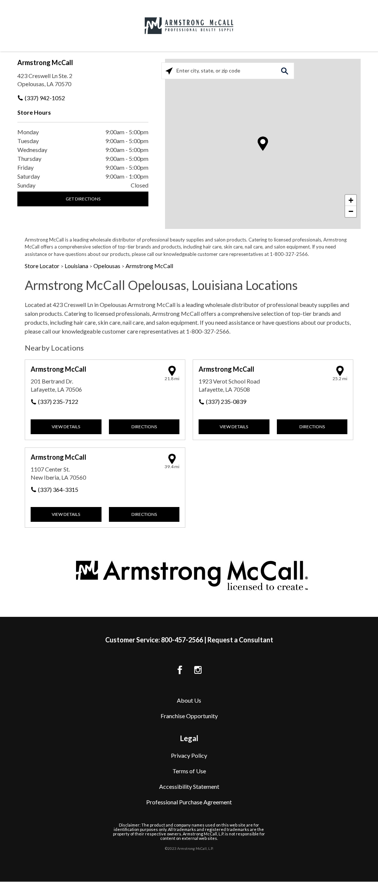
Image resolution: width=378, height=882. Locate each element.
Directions (144, 426)
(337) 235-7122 (58, 401)
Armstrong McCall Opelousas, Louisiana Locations (161, 285)
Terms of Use (189, 770)
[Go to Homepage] (189, 25)
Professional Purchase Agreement (189, 801)
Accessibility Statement (189, 786)
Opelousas (107, 265)
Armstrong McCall (45, 62)
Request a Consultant (240, 640)
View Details (66, 426)
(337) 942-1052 (45, 97)
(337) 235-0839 (226, 401)
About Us (189, 700)
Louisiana (77, 265)
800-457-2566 (182, 640)
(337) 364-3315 (58, 489)
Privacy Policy (189, 755)
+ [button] (350, 200)
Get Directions (83, 199)
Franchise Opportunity (189, 715)
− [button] (350, 211)
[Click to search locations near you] (169, 70)
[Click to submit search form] (284, 70)
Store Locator (43, 265)
